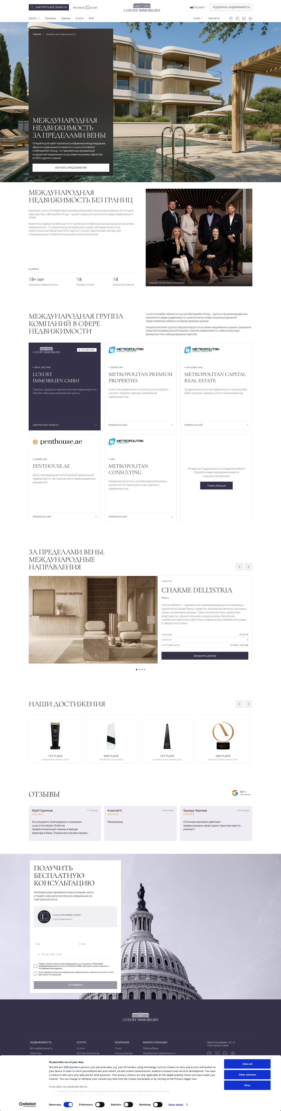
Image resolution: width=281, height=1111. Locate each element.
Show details (175, 1104)
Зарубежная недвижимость (159, 1053)
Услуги (79, 18)
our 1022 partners (69, 1067)
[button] (198, 7)
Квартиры (35, 1053)
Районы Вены (151, 1048)
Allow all (247, 1064)
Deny (247, 1085)
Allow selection (247, 1074)
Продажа (50, 18)
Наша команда (124, 1053)
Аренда (65, 18)
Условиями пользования (50, 968)
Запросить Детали (205, 655)
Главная (37, 34)
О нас (118, 1048)
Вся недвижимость (41, 1048)
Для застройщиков (87, 1053)
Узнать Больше (216, 485)
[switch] (100, 1104)
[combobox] (39, 954)
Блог (91, 18)
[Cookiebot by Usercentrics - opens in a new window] (27, 1104)
